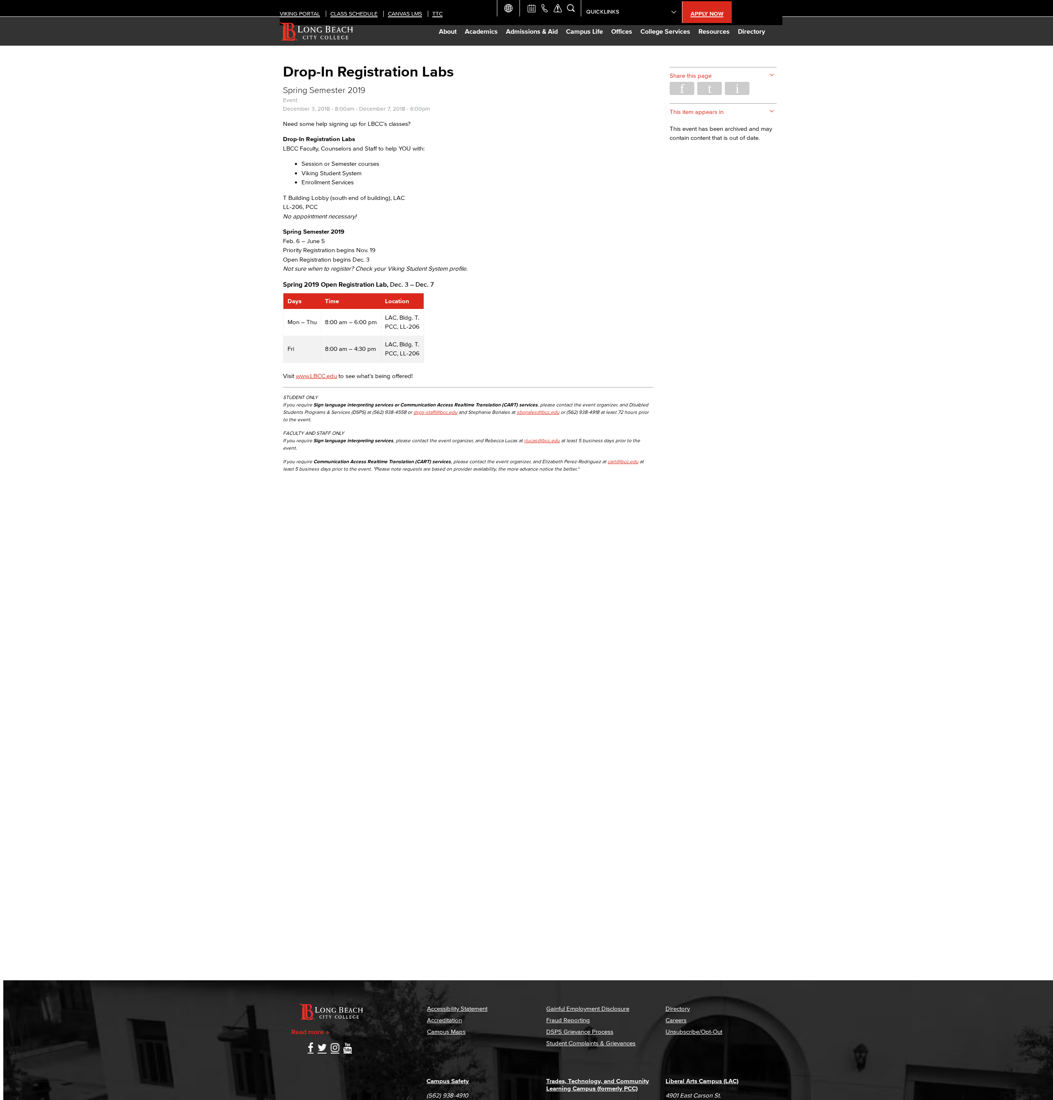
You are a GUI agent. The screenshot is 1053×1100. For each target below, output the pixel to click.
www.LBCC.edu (316, 375)
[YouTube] (347, 1048)
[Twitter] (322, 1048)
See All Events (531, 8)
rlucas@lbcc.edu (542, 440)
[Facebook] (310, 1048)
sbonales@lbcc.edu (538, 412)
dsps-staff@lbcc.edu (435, 412)
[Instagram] (335, 1048)
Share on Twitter (709, 88)
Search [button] (571, 8)
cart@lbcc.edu (623, 461)
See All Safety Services (558, 8)
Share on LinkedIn (737, 88)
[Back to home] (316, 31)
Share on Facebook (682, 88)
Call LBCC (544, 8)
